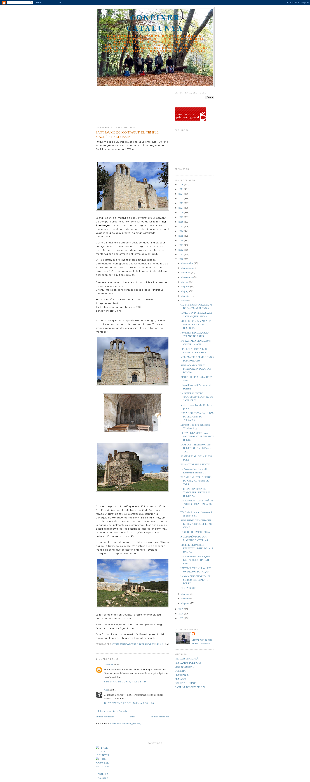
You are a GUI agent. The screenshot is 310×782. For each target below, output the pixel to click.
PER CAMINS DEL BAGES (188, 662)
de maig (185, 295)
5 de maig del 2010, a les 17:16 (125, 681)
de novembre (187, 267)
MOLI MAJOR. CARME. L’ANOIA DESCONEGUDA (197, 358)
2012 (181, 249)
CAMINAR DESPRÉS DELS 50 (190, 687)
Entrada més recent (105, 716)
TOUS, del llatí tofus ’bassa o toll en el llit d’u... (196, 514)
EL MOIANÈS (182, 675)
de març (185, 593)
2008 (181, 613)
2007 (181, 618)
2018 (181, 221)
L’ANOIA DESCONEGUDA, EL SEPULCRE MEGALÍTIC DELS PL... (195, 580)
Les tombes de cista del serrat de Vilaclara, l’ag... (196, 426)
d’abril (184, 300)
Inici (132, 716)
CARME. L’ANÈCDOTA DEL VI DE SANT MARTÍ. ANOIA (196, 306)
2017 (181, 226)
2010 (181, 259)
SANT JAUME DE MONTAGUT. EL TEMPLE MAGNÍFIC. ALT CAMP (196, 524)
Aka (106, 689)
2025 (181, 189)
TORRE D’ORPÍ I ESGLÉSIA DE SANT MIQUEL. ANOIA (196, 314)
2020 (181, 212)
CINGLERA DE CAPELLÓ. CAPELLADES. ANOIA (193, 350)
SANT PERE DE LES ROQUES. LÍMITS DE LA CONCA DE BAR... (195, 560)
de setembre (187, 277)
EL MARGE (180, 679)
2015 (181, 235)
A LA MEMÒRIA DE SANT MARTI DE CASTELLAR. (194, 538)
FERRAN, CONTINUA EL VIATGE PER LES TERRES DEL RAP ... (195, 492)
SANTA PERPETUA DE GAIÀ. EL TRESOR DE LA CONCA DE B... (196, 504)
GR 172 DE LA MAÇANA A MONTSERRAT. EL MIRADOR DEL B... (197, 436)
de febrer (185, 598)
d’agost (185, 281)
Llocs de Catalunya (184, 666)
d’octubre (186, 272)
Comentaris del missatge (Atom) (125, 723)
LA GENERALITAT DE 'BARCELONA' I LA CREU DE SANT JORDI (196, 397)
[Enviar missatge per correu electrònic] (166, 644)
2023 (181, 198)
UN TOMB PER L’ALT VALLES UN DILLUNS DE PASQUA (195, 570)
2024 (181, 193)
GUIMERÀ (180, 670)
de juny (185, 291)
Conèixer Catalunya (155, 22)
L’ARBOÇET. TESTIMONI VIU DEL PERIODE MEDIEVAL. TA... (195, 448)
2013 (181, 245)
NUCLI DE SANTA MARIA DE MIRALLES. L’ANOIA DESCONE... (195, 324)
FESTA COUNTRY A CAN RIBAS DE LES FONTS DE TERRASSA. (196, 416)
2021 (181, 207)
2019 (181, 217)
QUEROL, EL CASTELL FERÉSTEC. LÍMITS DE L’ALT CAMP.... (196, 548)
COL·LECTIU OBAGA (185, 683)
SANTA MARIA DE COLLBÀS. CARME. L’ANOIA (195, 342)
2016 (181, 231)
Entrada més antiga (160, 716)
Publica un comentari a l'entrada (111, 711)
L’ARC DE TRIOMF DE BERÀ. (195, 532)
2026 (181, 184)
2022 (181, 203)
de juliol (185, 286)
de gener (185, 603)
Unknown (108, 664)
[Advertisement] (117, 94)
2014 (181, 240)
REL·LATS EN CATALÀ (186, 658)
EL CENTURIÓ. (188, 588)
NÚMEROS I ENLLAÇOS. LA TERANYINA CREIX (194, 334)
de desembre (187, 263)
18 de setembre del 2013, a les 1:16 (129, 703)
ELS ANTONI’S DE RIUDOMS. (195, 464)
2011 (181, 254)
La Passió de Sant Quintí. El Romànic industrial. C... (193, 470)
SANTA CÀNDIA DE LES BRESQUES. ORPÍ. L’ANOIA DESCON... (195, 369)
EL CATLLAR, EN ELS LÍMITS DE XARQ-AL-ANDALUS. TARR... (196, 481)
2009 (181, 608)
